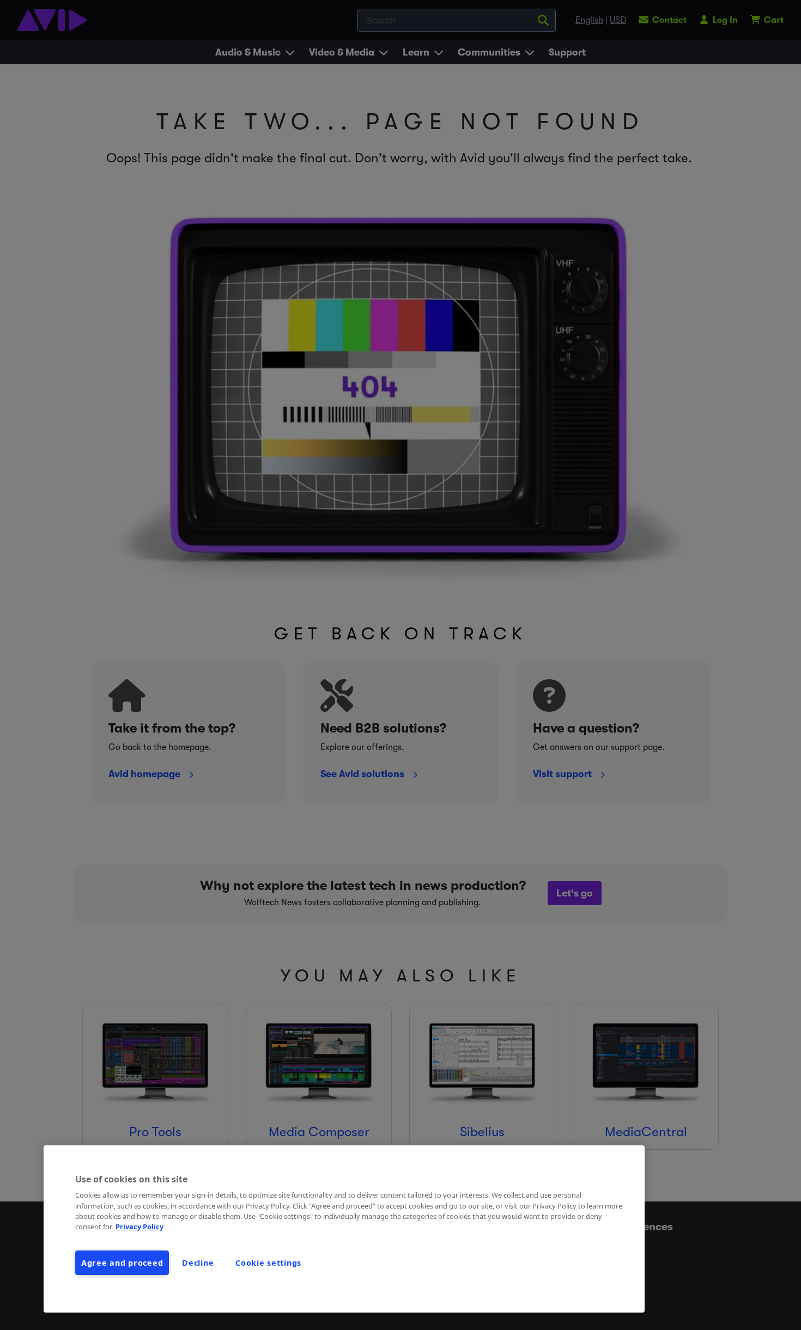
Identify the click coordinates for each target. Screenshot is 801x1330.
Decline (198, 1263)
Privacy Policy (139, 1226)
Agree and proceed (122, 1263)
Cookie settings (268, 1263)
